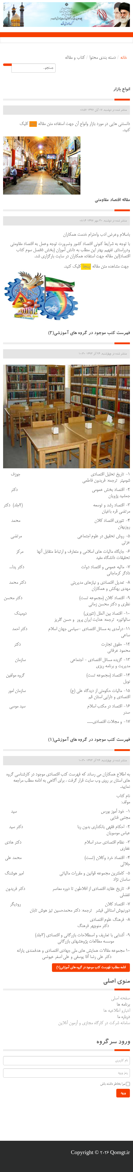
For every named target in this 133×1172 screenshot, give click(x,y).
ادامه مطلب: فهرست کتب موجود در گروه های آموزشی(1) (91, 967)
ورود (123, 1093)
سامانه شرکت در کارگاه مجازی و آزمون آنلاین (94, 1023)
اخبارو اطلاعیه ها (116, 1011)
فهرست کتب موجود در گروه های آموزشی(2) (89, 333)
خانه (123, 58)
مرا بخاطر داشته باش (112, 1084)
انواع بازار (121, 89)
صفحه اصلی (120, 998)
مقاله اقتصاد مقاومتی (112, 200)
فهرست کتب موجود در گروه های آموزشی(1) (89, 740)
